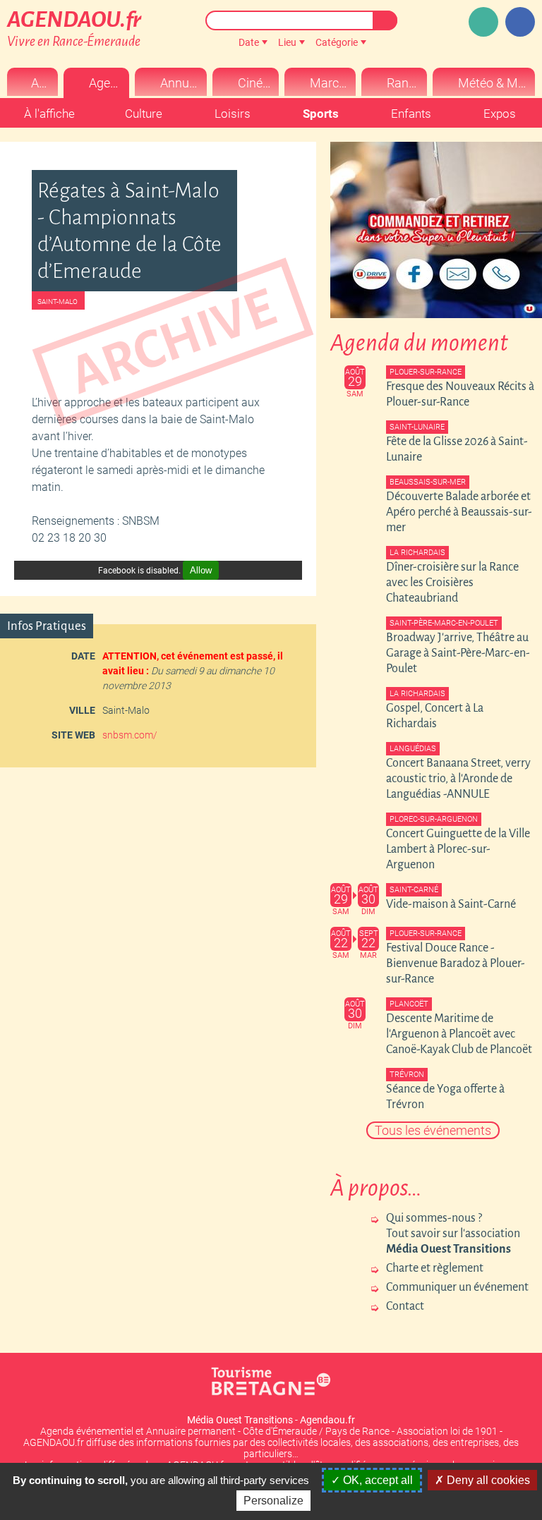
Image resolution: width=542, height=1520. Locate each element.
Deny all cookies (487, 1480)
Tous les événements (433, 1130)
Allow (201, 570)
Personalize (273, 1501)
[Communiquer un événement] (483, 22)
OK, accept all (376, 1480)
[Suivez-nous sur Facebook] (520, 22)
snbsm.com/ (129, 735)
